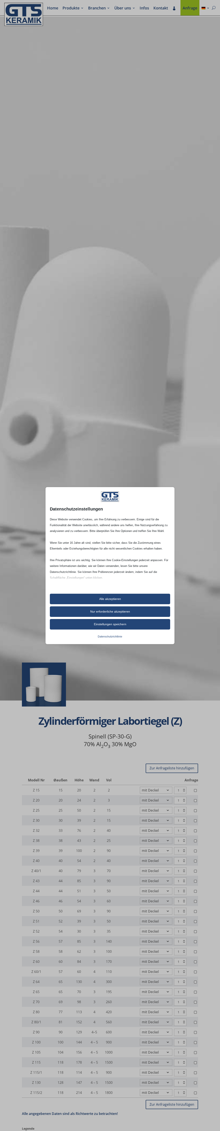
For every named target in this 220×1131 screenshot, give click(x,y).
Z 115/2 (36, 1092)
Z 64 (36, 981)
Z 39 (36, 850)
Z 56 (36, 941)
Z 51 (36, 921)
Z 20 (36, 800)
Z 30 (36, 820)
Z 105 (36, 1052)
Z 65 (36, 991)
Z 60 (36, 961)
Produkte (71, 8)
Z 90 (36, 1032)
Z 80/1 (36, 1022)
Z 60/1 (36, 971)
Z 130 (36, 1082)
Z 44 (36, 891)
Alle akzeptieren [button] (110, 599)
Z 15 (36, 790)
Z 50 (36, 911)
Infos (144, 8)
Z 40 (36, 860)
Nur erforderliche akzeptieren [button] (110, 611)
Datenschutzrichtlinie (110, 636)
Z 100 (36, 1042)
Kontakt (160, 8)
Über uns (122, 8)
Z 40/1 (36, 870)
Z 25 (36, 810)
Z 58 (36, 951)
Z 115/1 (36, 1072)
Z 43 (36, 881)
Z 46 (36, 901)
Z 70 (36, 1002)
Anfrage (190, 8)
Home (52, 8)
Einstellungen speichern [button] (110, 624)
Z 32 (36, 830)
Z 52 (36, 931)
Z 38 (36, 840)
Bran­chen (97, 8)
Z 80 (36, 1012)
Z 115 (36, 1062)
